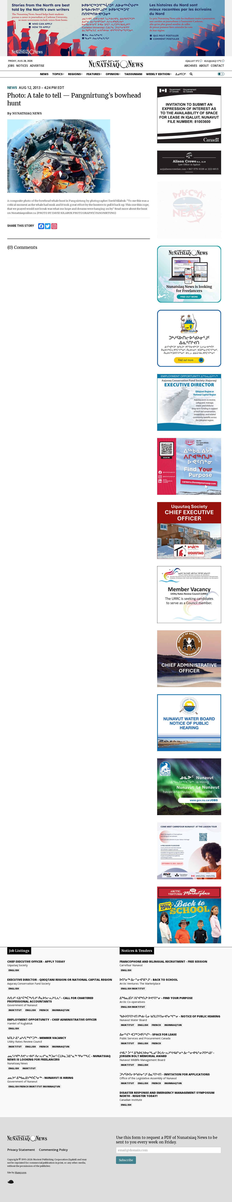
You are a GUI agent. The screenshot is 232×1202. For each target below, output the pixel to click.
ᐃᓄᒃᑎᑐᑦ (180, 74)
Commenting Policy (53, 1150)
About (204, 65)
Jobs (11, 65)
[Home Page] (116, 64)
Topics (57, 74)
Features (93, 74)
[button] (10, 1182)
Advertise (37, 65)
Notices (22, 65)
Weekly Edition (158, 74)
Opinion (112, 74)
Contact (217, 65)
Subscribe (126, 1160)
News (44, 74)
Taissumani (133, 74)
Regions (74, 74)
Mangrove (20, 1172)
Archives (190, 65)
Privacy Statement (21, 1150)
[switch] (221, 74)
